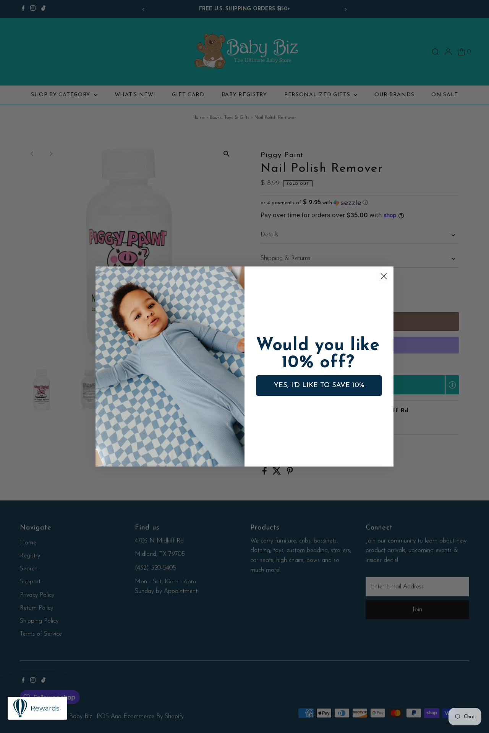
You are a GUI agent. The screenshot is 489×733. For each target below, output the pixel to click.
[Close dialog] (383, 276)
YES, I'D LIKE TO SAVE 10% (319, 385)
